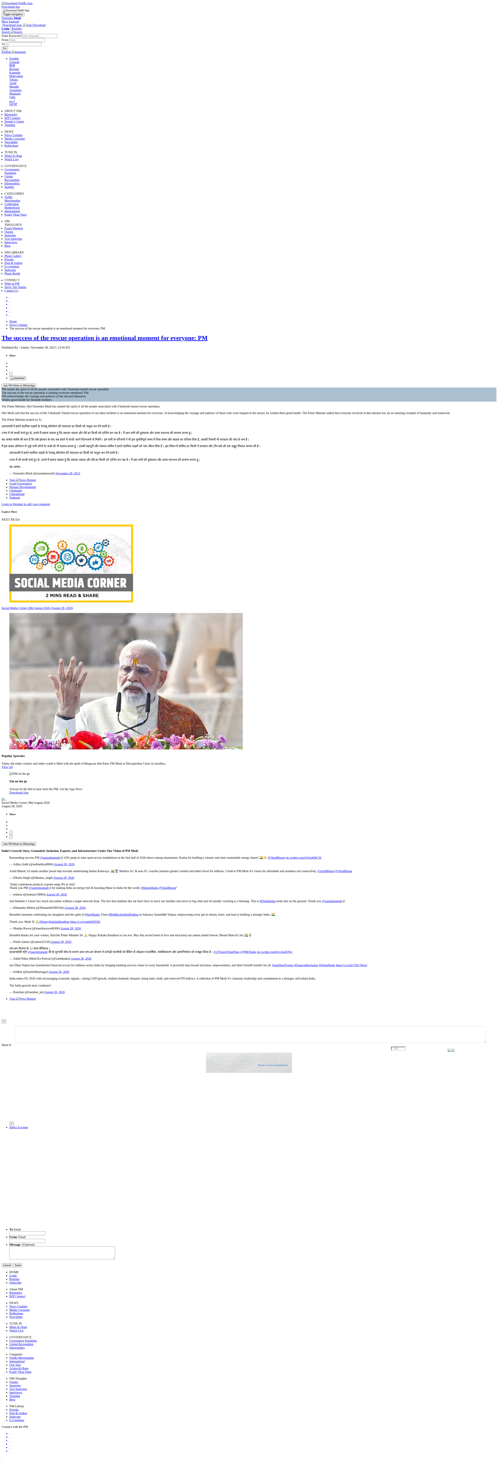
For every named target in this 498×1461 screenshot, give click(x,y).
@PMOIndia (248, 952)
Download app (11, 6)
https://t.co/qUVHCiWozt (351, 965)
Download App (18, 792)
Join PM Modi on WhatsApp (19, 385)
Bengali (14, 69)
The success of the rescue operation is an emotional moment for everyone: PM (105, 337)
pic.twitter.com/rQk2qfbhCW (304, 857)
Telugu (13, 79)
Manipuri (15, 93)
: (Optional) (22, 1244)
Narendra (11, 18)
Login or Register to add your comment (26, 504)
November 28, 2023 (67, 473)
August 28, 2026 (64, 864)
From (5, 40)
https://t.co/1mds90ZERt (85, 921)
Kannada (14, 72)
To (4, 44)
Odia (12, 97)
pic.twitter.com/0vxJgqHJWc (275, 952)
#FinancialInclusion (306, 965)
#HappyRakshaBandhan (54, 921)
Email (15, 1229)
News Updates (18, 325)
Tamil (12, 83)
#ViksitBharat (276, 857)
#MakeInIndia (149, 887)
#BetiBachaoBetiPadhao (124, 914)
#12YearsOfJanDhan (226, 952)
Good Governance (20, 483)
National (14, 497)
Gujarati (14, 62)
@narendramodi (50, 857)
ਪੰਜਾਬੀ (13, 104)
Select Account (18, 1127)
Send (18, 1265)
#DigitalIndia (268, 901)
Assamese (15, 90)
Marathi (14, 86)
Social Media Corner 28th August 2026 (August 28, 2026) (37, 608)
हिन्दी (12, 65)
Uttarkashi (15, 490)
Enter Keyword (11, 35)
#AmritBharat (325, 871)
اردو (12, 100)
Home (13, 321)
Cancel (7, 1265)
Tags (12, 480)
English (14, 58)
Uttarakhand (17, 494)
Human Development (22, 487)
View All (7, 767)
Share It (7, 1045)
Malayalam (16, 76)
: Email (17, 1237)
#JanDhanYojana (282, 965)
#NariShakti (92, 914)
